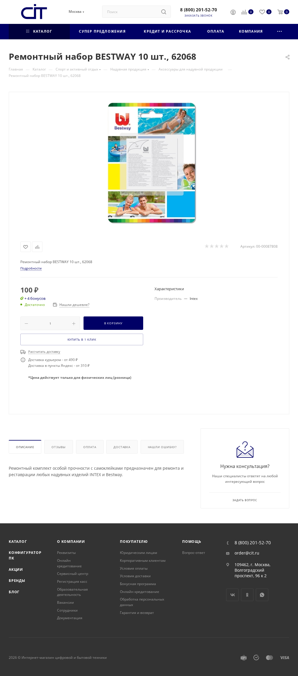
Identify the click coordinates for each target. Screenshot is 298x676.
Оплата (89, 447)
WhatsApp (262, 595)
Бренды (17, 580)
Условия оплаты (134, 568)
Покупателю (134, 541)
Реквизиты (66, 552)
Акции (16, 569)
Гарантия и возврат (137, 612)
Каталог (18, 541)
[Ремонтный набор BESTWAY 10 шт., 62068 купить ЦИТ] (149, 165)
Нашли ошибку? (162, 447)
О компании (71, 541)
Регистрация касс (72, 581)
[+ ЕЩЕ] (279, 31)
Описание (25, 447)
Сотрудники (67, 610)
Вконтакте (232, 595)
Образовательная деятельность (72, 592)
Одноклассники (247, 595)
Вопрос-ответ (193, 552)
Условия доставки (135, 575)
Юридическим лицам (138, 552)
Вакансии (65, 602)
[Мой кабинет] (233, 12)
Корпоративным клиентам (143, 560)
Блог (14, 591)
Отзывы (59, 447)
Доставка (121, 447)
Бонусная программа (138, 583)
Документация (69, 617)
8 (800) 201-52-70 (198, 10)
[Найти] (164, 12)
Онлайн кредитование (69, 563)
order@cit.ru (247, 553)
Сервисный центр (72, 573)
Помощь (191, 541)
